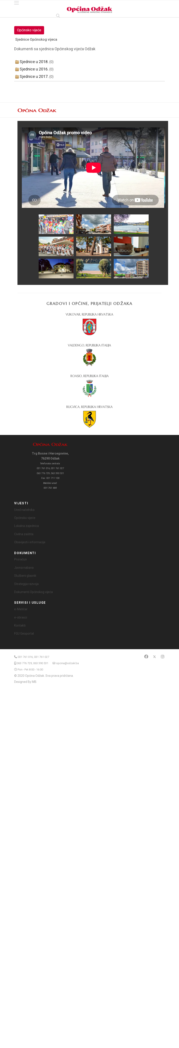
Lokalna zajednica (26, 526)
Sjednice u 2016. (34, 69)
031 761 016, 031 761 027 (33, 657)
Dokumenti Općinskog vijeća (33, 592)
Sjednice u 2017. (34, 76)
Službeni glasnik (25, 575)
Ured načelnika (24, 509)
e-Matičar (21, 609)
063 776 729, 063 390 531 (32, 663)
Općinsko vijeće (29, 30)
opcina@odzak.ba (67, 663)
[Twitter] (154, 656)
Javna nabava (24, 567)
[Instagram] (162, 656)
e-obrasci (20, 617)
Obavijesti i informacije (29, 542)
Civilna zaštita (23, 534)
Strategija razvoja (26, 584)
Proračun (20, 559)
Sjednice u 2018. (34, 61)
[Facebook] (146, 656)
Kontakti (20, 625)
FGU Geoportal (24, 633)
